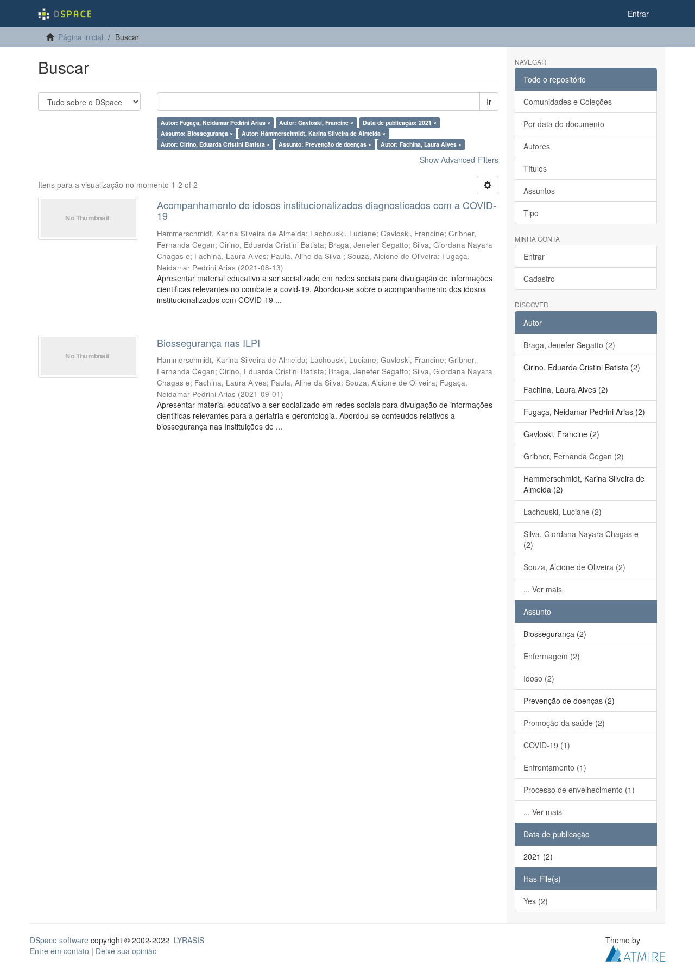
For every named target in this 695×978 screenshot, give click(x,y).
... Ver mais (542, 589)
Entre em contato (59, 950)
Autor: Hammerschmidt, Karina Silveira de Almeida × (314, 133)
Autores (536, 146)
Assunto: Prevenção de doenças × (325, 144)
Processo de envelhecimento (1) (579, 789)
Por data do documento (563, 123)
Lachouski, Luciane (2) (562, 511)
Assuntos (539, 190)
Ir (488, 101)
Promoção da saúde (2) (564, 722)
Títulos (535, 168)
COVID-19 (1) (546, 745)
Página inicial (80, 36)
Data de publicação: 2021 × (400, 122)
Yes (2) (535, 900)
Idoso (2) (538, 678)
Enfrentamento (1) (554, 767)
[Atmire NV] (635, 952)
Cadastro (539, 278)
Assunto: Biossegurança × (197, 133)
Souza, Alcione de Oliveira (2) (574, 566)
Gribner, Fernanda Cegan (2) (573, 456)
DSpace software (59, 940)
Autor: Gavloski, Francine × (316, 122)
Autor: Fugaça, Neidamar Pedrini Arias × (215, 122)
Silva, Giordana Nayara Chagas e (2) (581, 539)
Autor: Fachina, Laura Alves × (421, 144)
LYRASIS (189, 940)
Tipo (531, 212)
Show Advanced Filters (459, 159)
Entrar (534, 256)
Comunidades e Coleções (567, 101)
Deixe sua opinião (126, 950)
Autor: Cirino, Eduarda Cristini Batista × (215, 144)
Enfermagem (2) (551, 656)
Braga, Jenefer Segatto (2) (569, 344)
